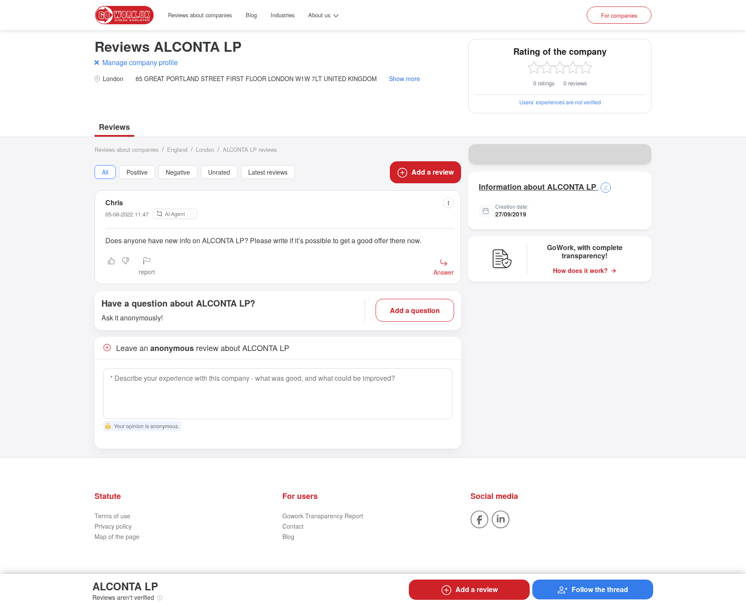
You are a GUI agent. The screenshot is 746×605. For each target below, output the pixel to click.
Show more (404, 79)
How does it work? (580, 270)
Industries (282, 15)
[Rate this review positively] (111, 267)
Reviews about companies (200, 15)
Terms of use (112, 515)
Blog (251, 15)
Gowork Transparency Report (322, 515)
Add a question (415, 310)
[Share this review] (448, 202)
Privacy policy (113, 526)
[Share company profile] (639, 154)
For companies (619, 15)
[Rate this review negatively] (126, 267)
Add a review (432, 172)
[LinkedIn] (500, 518)
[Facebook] (479, 518)
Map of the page (117, 536)
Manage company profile (140, 62)
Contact (292, 526)
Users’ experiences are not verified (560, 102)
